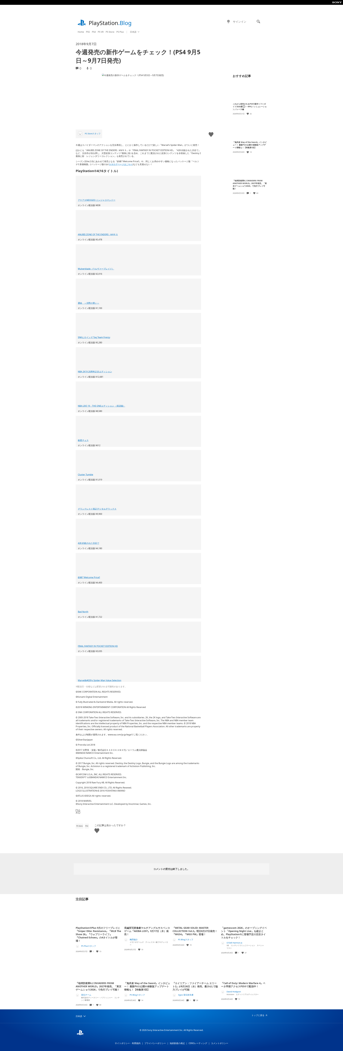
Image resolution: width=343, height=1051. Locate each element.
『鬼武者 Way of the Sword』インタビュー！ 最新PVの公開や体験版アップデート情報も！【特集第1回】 (250, 145)
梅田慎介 (134, 939)
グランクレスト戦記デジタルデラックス (97, 508)
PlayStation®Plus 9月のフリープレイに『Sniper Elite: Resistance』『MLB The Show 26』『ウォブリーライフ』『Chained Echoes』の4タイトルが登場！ (98, 934)
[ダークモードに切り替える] (228, 22)
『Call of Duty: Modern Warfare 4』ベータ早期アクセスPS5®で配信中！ (243, 985)
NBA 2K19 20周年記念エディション (95, 371)
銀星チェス (83, 440)
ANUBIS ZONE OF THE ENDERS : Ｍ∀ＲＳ (98, 234)
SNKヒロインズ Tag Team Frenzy (94, 337)
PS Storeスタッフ (92, 133)
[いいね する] (248, 113)
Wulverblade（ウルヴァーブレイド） (96, 268)
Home (81, 31)
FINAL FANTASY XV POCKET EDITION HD (98, 646)
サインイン (239, 21)
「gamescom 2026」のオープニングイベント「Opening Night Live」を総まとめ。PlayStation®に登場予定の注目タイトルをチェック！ (244, 932)
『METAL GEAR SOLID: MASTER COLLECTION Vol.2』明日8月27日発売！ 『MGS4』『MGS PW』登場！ (195, 931)
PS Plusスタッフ (88, 946)
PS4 (94, 31)
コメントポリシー (219, 1043)
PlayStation (110, 23)
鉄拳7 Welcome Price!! (89, 577)
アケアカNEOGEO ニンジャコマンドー (96, 200)
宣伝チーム (86, 995)
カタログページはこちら (121, 164)
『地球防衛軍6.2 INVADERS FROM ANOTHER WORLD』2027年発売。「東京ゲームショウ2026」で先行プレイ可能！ (250, 184)
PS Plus (120, 31)
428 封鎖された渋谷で (88, 543)
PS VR (101, 31)
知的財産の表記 (177, 1043)
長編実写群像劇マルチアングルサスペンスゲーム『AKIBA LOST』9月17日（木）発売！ (147, 931)
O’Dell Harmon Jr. (235, 942)
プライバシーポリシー (155, 1043)
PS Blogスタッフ (185, 939)
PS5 (88, 31)
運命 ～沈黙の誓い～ (88, 303)
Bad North (83, 611)
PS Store (110, 31)
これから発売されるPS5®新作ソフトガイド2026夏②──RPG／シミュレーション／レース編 (250, 106)
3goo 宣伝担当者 (185, 995)
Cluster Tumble (85, 474)
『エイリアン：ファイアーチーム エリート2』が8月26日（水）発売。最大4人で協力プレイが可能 (195, 986)
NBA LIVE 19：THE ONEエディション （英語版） (101, 405)
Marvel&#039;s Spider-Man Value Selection (99, 680)
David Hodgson (234, 991)
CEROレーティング (198, 1043)
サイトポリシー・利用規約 (128, 1043)
